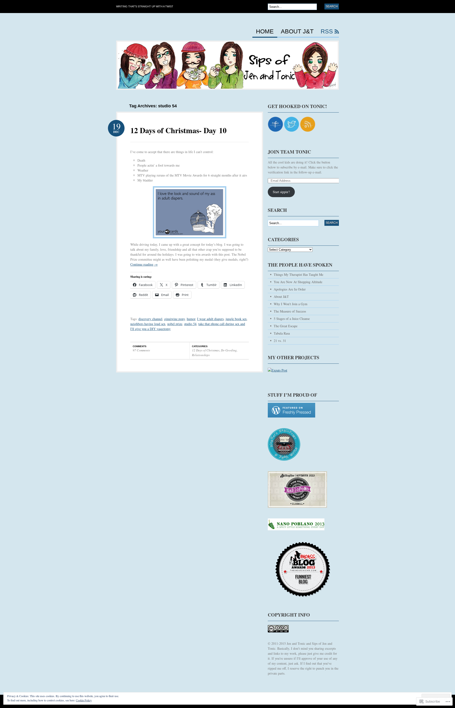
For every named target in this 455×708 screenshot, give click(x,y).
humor (191, 319)
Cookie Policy (84, 700)
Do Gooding (229, 350)
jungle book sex (236, 319)
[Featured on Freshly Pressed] (291, 420)
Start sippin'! (281, 192)
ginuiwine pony (174, 319)
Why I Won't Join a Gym (290, 304)
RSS (327, 31)
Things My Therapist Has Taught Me (298, 274)
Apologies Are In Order (290, 289)
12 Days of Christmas (205, 350)
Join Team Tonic (289, 151)
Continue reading (144, 264)
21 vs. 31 (280, 340)
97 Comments (141, 350)
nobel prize (174, 324)
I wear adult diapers (210, 319)
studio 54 (190, 324)
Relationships (201, 355)
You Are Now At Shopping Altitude (298, 282)
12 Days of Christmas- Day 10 (178, 130)
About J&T (297, 31)
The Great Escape (285, 326)
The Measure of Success (290, 311)
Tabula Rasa (282, 333)
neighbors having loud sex (147, 324)
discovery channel (150, 319)
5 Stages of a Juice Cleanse (292, 318)
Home (265, 31)
